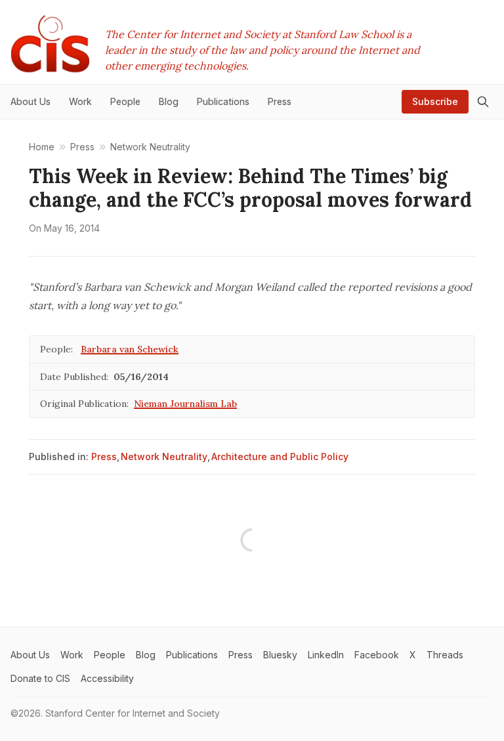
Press (104, 456)
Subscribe (435, 101)
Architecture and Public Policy (279, 456)
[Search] (483, 101)
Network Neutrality (164, 456)
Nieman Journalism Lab (185, 404)
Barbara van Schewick (129, 349)
